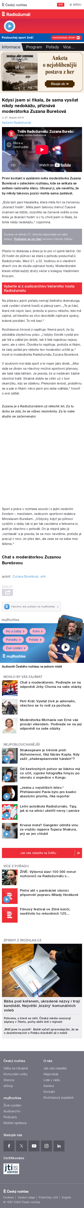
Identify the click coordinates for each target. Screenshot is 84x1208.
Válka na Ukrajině (16, 1068)
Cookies (8, 1197)
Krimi (36, 631)
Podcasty (10, 1117)
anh (43, 576)
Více (69, 47)
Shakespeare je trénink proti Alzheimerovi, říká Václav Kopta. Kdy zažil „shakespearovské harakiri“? (50, 754)
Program (34, 47)
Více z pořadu (16, 866)
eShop (8, 1086)
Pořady (52, 47)
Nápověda (51, 1074)
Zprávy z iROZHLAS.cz (23, 940)
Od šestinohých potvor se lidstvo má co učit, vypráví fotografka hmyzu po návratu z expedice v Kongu (50, 773)
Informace (11, 47)
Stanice (9, 1080)
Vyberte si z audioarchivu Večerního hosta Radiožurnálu (39, 288)
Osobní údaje (26, 1197)
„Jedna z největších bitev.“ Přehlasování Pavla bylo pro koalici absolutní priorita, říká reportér (48, 792)
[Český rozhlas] (14, 4)
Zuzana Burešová (25, 576)
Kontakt (49, 1092)
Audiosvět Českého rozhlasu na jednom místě (32, 666)
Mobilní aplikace (15, 1123)
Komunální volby (16, 1074)
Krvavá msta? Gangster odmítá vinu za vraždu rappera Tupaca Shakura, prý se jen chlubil (49, 829)
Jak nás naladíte (55, 1068)
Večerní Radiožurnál (16, 123)
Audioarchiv (12, 1111)
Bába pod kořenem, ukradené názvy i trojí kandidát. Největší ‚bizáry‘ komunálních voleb (42, 1005)
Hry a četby (13, 631)
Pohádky (12, 640)
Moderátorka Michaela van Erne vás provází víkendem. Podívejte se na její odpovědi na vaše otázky (51, 724)
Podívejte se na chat (28, 239)
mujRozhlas (10, 620)
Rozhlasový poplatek (59, 1097)
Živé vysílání (14, 648)
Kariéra (49, 1086)
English (66, 1197)
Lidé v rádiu (52, 1080)
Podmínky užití (48, 1197)
